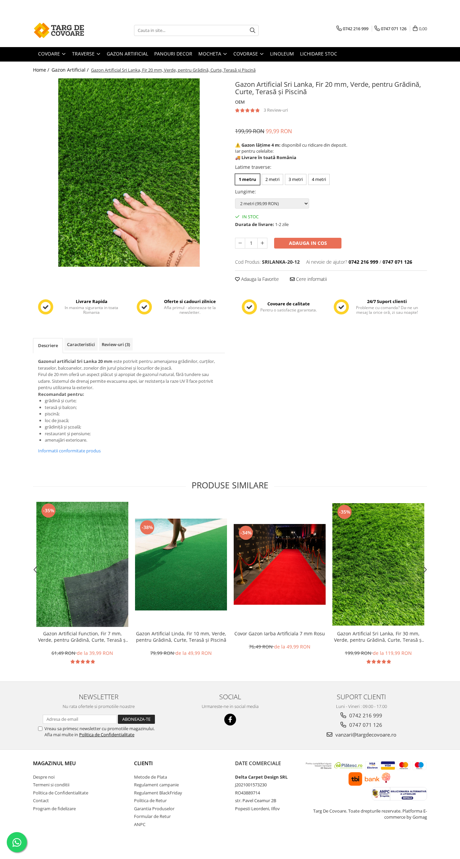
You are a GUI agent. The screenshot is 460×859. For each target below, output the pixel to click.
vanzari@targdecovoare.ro (365, 734)
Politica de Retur (150, 800)
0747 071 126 (365, 724)
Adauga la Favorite (259, 279)
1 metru (247, 179)
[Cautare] (253, 30)
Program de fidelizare (54, 809)
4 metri (319, 179)
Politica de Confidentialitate (106, 735)
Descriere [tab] (48, 345)
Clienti (143, 763)
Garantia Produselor (154, 809)
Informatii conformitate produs (69, 451)
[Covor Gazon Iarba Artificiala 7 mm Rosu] (280, 564)
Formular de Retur (152, 816)
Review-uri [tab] (116, 344)
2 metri (272, 179)
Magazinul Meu (54, 763)
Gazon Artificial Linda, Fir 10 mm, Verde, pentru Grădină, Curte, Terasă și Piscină (181, 636)
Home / (42, 70)
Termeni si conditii (51, 785)
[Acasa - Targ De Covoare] (66, 30)
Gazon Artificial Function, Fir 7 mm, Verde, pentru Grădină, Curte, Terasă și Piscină (82, 636)
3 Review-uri (276, 110)
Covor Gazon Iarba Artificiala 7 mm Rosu (279, 633)
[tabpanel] (129, 172)
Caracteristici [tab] (81, 344)
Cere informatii (311, 279)
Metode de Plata (150, 777)
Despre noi (44, 777)
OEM (240, 102)
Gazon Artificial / (71, 70)
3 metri (296, 179)
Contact (41, 800)
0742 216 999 (365, 715)
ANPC (139, 824)
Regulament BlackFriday (158, 793)
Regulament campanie (156, 785)
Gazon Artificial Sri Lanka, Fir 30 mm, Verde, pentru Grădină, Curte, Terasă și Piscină (378, 636)
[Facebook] (230, 719)
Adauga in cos (308, 243)
